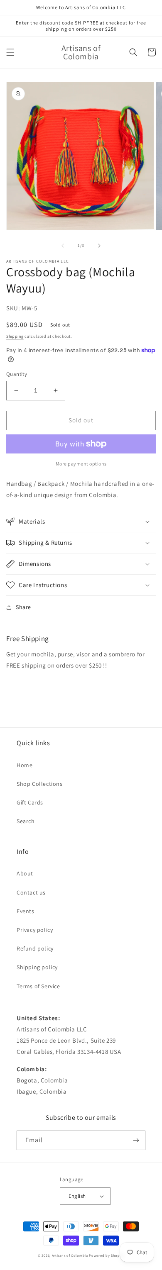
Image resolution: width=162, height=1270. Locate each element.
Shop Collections (40, 783)
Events (25, 911)
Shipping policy (37, 967)
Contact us (31, 892)
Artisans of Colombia (70, 1255)
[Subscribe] (136, 1140)
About (25, 873)
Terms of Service (38, 986)
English (77, 1195)
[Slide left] (63, 245)
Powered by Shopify (106, 1255)
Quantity (16, 374)
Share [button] (23, 607)
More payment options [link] (81, 464)
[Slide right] (99, 245)
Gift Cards (30, 802)
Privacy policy (35, 930)
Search (26, 821)
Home (24, 765)
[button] (10, 52)
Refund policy (35, 948)
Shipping (15, 336)
